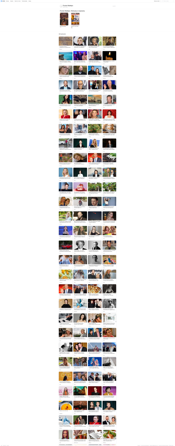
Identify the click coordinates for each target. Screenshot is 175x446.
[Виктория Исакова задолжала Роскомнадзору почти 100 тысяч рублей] (95, 393)
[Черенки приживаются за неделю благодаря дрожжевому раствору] (95, 189)
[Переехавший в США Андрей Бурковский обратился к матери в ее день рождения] (65, 87)
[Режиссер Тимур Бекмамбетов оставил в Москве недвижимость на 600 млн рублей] (80, 72)
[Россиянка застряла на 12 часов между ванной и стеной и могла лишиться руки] (80, 305)
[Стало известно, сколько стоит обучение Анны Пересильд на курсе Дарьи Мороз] (65, 233)
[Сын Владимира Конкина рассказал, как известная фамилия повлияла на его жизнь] (109, 87)
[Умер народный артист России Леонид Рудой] (109, 58)
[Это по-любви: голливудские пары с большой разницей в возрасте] (109, 378)
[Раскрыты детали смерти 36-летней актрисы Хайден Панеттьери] (65, 116)
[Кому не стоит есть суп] (65, 407)
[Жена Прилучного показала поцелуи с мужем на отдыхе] (80, 349)
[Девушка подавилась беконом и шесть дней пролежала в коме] (109, 320)
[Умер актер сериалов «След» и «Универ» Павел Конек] (95, 203)
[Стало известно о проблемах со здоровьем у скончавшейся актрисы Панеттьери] (80, 43)
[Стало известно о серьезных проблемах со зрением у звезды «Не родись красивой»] (95, 116)
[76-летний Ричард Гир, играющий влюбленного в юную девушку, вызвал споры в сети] (80, 422)
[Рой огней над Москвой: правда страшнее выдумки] (95, 218)
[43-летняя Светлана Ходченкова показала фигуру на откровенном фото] (109, 218)
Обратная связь (171, 445)
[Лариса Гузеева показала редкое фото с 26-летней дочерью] (95, 87)
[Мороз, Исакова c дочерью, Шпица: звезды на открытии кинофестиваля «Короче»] (95, 305)
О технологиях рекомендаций (145, 445)
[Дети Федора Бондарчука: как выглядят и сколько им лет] (80, 87)
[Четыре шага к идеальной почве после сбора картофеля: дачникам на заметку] (80, 101)
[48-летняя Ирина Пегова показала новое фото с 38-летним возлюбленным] (95, 276)
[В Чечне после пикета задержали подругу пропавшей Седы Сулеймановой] (65, 72)
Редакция (139, 445)
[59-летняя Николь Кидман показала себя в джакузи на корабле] (109, 276)
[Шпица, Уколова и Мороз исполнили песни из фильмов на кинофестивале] (109, 349)
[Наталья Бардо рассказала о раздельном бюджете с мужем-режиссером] (109, 174)
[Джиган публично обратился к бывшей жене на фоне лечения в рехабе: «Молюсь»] (80, 218)
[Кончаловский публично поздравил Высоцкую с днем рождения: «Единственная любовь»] (65, 203)
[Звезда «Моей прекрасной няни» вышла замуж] (109, 335)
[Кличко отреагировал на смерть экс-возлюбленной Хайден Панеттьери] (95, 160)
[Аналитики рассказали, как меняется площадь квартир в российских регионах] (95, 437)
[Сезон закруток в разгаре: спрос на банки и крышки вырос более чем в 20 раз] (80, 437)
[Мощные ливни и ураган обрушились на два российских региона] (65, 145)
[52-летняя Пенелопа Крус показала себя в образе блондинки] (80, 320)
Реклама (8, 445)
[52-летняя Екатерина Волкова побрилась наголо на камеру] (109, 393)
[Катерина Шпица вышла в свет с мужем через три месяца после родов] (80, 116)
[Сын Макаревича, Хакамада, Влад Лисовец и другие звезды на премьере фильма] (109, 145)
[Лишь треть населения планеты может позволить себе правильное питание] (109, 437)
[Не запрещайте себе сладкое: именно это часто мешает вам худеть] (80, 189)
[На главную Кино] (3, 1)
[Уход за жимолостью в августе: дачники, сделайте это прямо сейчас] (109, 189)
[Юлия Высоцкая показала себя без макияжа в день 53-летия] (65, 174)
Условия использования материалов (163, 445)
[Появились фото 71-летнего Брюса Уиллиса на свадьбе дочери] (65, 349)
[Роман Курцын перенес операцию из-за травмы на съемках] (109, 407)
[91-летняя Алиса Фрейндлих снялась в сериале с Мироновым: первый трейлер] (109, 43)
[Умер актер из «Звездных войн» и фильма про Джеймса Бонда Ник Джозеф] (80, 378)
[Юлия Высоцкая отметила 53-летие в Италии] (95, 233)
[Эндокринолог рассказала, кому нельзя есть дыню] (65, 276)
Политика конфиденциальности (154, 445)
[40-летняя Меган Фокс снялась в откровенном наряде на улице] (65, 101)
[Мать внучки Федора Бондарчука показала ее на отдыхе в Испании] (80, 291)
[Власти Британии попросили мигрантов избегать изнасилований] (95, 101)
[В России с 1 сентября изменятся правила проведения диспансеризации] (80, 131)
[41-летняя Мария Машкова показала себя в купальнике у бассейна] (80, 393)
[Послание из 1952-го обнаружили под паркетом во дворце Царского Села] (65, 43)
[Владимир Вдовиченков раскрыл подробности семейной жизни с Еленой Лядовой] (95, 72)
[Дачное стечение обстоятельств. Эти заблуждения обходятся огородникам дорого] (65, 160)
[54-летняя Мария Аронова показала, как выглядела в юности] (95, 247)
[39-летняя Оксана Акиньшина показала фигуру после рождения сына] (80, 262)
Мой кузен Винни (63, 26)
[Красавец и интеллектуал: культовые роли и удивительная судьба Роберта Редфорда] (109, 305)
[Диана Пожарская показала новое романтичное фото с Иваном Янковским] (95, 407)
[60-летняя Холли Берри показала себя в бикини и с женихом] (80, 276)
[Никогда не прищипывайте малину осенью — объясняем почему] (95, 131)
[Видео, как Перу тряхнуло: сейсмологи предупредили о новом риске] (109, 364)
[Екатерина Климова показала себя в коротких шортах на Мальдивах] (109, 203)
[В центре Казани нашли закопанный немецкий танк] (109, 72)
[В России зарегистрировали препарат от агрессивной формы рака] (65, 422)
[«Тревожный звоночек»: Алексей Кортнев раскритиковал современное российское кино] (109, 247)
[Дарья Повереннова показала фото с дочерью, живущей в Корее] (80, 174)
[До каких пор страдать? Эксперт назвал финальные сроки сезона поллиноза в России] (65, 218)
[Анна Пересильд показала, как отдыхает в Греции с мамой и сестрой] (80, 233)
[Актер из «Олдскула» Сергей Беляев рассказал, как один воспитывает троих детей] (109, 262)
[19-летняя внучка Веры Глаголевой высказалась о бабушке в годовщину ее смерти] (109, 233)
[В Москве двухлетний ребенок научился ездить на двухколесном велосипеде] (80, 203)
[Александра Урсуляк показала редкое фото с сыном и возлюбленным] (95, 174)
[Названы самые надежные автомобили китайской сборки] (65, 247)
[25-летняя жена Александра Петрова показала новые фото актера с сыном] (65, 131)
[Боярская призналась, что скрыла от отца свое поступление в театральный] (80, 145)
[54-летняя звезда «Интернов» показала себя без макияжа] (65, 364)
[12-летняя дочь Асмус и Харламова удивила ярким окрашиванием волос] (65, 437)
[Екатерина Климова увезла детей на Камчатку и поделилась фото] (65, 305)
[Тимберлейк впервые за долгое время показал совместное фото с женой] (109, 422)
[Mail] (1, 1)
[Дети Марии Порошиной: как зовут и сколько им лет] (95, 43)
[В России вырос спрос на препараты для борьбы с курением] (65, 262)
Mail (1, 445)
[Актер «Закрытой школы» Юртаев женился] (80, 364)
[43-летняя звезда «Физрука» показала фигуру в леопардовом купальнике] (65, 378)
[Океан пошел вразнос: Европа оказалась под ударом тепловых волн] (65, 58)
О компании (4, 445)
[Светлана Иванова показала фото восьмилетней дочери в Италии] (65, 335)
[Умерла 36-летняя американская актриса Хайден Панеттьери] (95, 422)
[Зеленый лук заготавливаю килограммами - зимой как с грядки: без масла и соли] (109, 160)
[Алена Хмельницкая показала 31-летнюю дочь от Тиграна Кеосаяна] (95, 262)
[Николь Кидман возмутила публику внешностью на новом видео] (80, 335)
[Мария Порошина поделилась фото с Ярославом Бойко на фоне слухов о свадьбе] (80, 58)
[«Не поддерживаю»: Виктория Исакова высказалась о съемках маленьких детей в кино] (65, 189)
